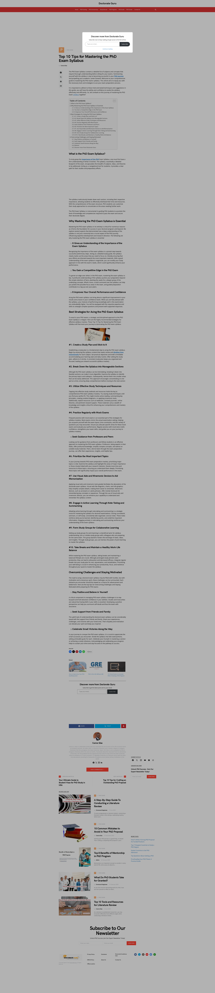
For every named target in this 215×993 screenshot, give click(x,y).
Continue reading (107, 49)
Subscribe (125, 44)
